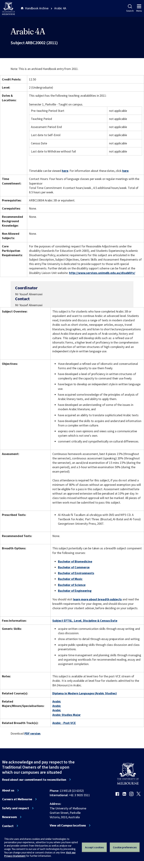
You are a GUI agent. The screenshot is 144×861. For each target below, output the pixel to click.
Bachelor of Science (71, 585)
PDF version (32, 733)
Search (129, 10)
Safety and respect (15, 808)
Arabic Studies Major (66, 715)
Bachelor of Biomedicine (75, 561)
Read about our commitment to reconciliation (34, 780)
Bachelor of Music (70, 579)
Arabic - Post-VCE (64, 723)
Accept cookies (94, 847)
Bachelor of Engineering (74, 591)
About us (8, 790)
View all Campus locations (68, 825)
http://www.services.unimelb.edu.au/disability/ (102, 273)
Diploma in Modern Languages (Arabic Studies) (84, 693)
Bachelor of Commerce (74, 567)
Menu (139, 10)
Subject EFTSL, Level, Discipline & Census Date (84, 621)
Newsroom (9, 817)
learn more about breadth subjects (97, 599)
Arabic (56, 701)
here (65, 171)
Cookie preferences (125, 847)
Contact (8, 826)
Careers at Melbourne (17, 799)
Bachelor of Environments (76, 573)
